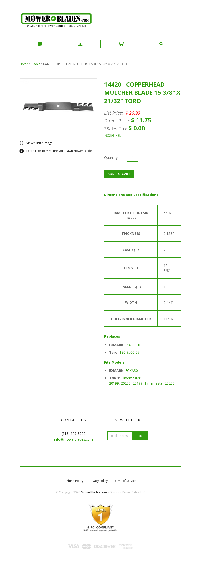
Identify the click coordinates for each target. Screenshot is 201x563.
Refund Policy (74, 481)
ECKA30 (131, 370)
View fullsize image (36, 143)
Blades (35, 64)
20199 (137, 383)
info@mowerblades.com (73, 439)
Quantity (111, 157)
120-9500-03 (129, 352)
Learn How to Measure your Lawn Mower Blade (56, 151)
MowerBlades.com (94, 492)
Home (24, 64)
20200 (126, 383)
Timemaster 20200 (159, 383)
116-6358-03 (135, 345)
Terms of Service (124, 481)
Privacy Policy (98, 481)
